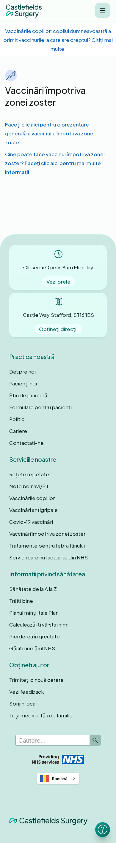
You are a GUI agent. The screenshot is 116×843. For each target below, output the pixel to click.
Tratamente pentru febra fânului (47, 545)
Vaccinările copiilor (32, 498)
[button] (102, 10)
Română (59, 778)
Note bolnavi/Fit (28, 486)
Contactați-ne (26, 442)
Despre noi (22, 371)
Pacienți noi (23, 383)
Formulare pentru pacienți (40, 407)
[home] (24, 11)
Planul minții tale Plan (34, 612)
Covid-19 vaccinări (31, 521)
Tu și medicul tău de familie (41, 715)
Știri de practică (28, 395)
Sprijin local (23, 703)
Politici (17, 419)
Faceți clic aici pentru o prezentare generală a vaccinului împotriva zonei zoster (50, 133)
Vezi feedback (26, 691)
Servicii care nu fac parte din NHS (48, 557)
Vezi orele (58, 281)
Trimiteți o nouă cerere (36, 679)
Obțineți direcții (58, 329)
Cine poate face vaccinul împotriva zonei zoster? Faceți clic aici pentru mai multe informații (55, 163)
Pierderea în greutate (34, 636)
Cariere (18, 431)
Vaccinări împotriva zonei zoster (47, 533)
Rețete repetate (29, 474)
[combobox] (58, 778)
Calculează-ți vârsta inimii (39, 624)
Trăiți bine (21, 600)
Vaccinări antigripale (33, 510)
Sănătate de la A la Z (33, 589)
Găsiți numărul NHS (32, 648)
